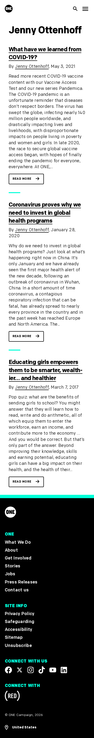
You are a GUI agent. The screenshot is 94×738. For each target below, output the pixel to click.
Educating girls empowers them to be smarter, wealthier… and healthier (45, 370)
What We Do (18, 542)
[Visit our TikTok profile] (41, 670)
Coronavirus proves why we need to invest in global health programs (45, 212)
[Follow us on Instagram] (30, 670)
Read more (22, 179)
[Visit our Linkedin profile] (63, 670)
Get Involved (18, 558)
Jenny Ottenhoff (31, 66)
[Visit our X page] (19, 670)
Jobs (10, 574)
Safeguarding (19, 621)
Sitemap (14, 637)
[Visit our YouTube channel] (52, 670)
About (11, 550)
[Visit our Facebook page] (8, 670)
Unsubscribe (18, 645)
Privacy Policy (19, 613)
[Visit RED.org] (12, 697)
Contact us (17, 590)
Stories (12, 566)
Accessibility (18, 629)
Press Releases (21, 582)
